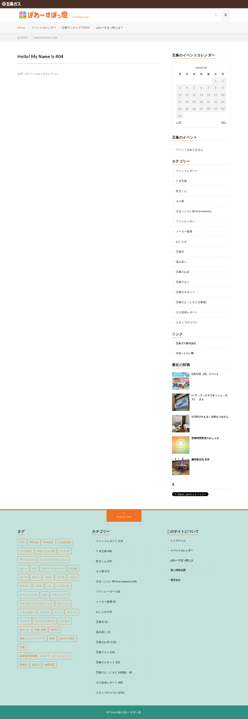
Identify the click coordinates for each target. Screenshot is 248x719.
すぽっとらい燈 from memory (193, 211)
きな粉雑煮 (64, 542)
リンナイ (25, 620)
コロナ (48, 577)
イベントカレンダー (44, 27)
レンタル (64, 620)
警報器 (23, 664)
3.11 (22, 542)
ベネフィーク (59, 594)
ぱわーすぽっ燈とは (181, 560)
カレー (23, 568)
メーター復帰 (184, 231)
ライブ (58, 612)
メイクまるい (27, 612)
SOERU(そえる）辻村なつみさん (210, 416)
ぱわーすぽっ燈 (132, 712)
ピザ (44, 594)
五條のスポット (185, 292)
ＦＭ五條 (181, 180)
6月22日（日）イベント (205, 373)
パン (49, 585)
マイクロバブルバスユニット (36, 603)
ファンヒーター (185, 221)
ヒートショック (28, 594)
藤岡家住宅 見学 (200, 459)
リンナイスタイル (44, 620)
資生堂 (36, 664)
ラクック (72, 612)
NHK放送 (48, 542)
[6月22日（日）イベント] (180, 381)
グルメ (36, 577)
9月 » (223, 122)
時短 (52, 638)
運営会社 (175, 579)
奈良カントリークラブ (32, 638)
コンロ (60, 577)
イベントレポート (187, 170)
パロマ (38, 585)
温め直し (181, 261)
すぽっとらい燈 (185, 353)
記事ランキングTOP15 (76, 27)
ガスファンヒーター (53, 568)
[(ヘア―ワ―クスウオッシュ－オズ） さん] (180, 402)
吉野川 (54, 629)
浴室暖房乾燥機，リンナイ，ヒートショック (45, 655)
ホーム (21, 27)
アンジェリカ (27, 559)
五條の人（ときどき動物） (192, 302)
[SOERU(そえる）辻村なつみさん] (180, 423)
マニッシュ (63, 603)
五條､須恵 (40, 629)
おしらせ (181, 241)
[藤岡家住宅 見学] (180, 466)
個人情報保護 (178, 570)
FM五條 (34, 542)
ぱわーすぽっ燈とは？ (109, 27)
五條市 (180, 251)
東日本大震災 (67, 638)
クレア (23, 577)
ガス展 (180, 201)
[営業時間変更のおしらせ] (180, 445)
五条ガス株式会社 (186, 343)
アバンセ (64, 550)
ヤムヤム (45, 612)
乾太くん (181, 191)
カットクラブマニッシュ (53, 559)
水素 (22, 647)
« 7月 (178, 122)
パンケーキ (63, 585)
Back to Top (124, 516)
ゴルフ (73, 577)
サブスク (25, 585)
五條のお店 (182, 271)
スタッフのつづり (187, 322)
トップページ (178, 540)
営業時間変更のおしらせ (205, 438)
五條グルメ (182, 282)
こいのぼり (26, 550)
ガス (34, 568)
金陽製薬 (49, 664)
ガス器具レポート (187, 312)
